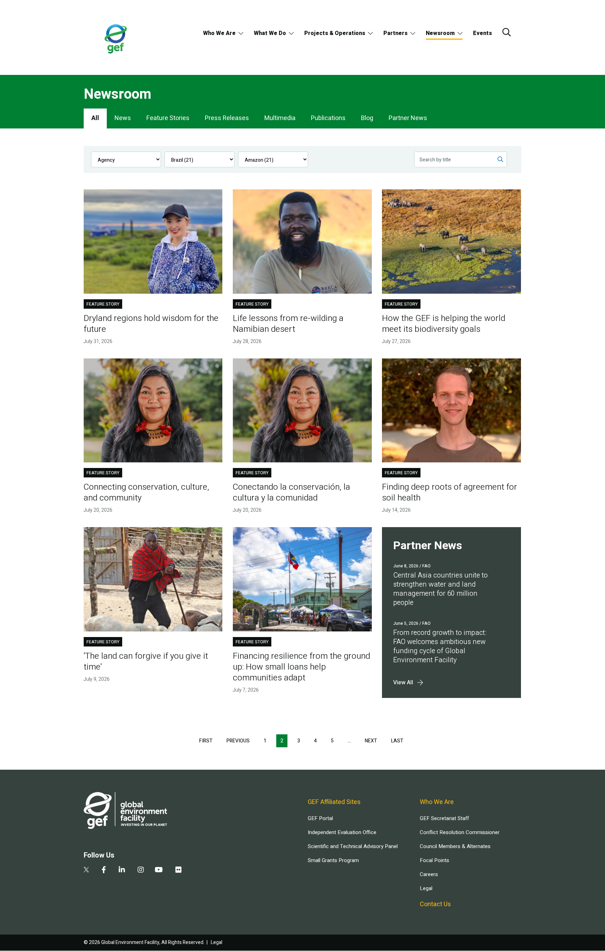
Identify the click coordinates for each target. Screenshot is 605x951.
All (95, 118)
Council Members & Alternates (455, 846)
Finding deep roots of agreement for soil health (449, 492)
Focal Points (434, 860)
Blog (367, 118)
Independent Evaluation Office (342, 832)
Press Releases (227, 118)
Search (506, 32)
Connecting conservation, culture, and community (146, 492)
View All (403, 682)
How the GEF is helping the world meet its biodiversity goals (443, 323)
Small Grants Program (333, 860)
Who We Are (219, 33)
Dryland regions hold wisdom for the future (151, 323)
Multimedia (279, 118)
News (122, 118)
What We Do (270, 33)
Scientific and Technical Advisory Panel (353, 846)
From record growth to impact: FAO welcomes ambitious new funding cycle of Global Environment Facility (439, 646)
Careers (429, 874)
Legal (426, 888)
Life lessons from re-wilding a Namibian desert (288, 323)
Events (482, 33)
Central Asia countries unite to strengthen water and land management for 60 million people (440, 589)
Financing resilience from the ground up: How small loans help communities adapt (301, 667)
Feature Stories (167, 118)
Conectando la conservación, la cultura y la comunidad (291, 492)
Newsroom (440, 33)
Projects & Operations (334, 33)
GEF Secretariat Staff (444, 818)
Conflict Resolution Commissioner (460, 832)
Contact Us (435, 904)
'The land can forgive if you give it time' (146, 661)
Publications (328, 118)
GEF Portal (320, 818)
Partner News (408, 118)
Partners (395, 33)
